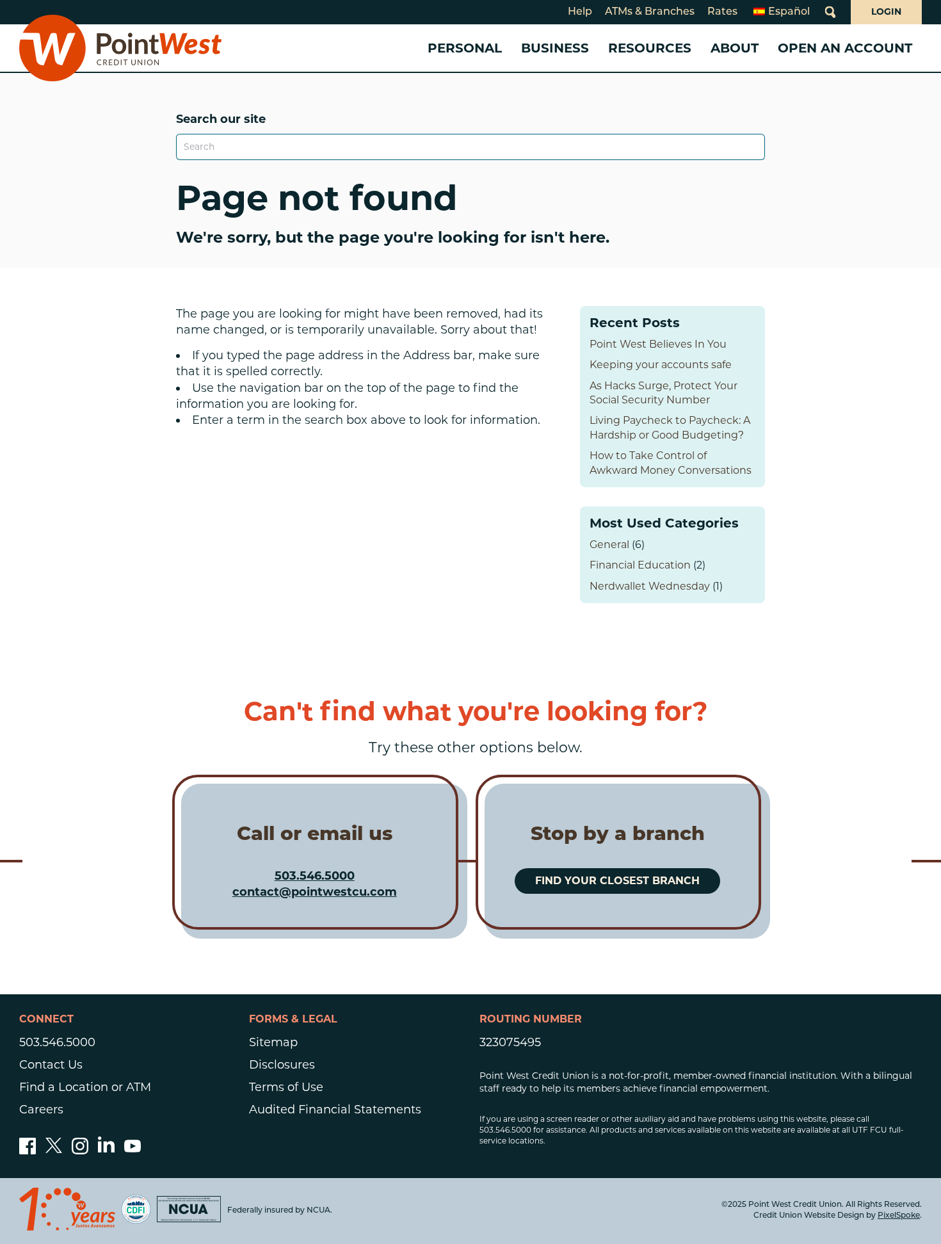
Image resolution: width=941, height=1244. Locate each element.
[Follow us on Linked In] (106, 1149)
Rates (722, 12)
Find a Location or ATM (85, 1087)
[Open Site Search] (830, 12)
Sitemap (273, 1042)
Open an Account (845, 48)
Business (555, 48)
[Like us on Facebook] (27, 1150)
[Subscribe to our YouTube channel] (132, 1150)
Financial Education (640, 565)
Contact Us (51, 1065)
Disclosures (282, 1065)
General (609, 544)
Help (580, 12)
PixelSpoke (899, 1216)
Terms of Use (286, 1087)
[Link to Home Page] (120, 48)
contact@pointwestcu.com (314, 892)
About (735, 48)
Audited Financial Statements (335, 1110)
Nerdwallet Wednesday (650, 586)
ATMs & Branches (650, 12)
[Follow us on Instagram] (80, 1150)
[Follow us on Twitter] (53, 1150)
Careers (41, 1110)
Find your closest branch (617, 881)
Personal (465, 48)
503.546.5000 (315, 876)
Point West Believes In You (658, 344)
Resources (649, 48)
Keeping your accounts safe (661, 365)
